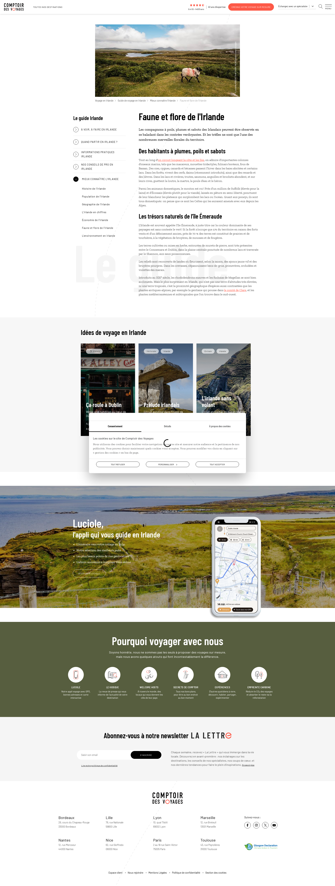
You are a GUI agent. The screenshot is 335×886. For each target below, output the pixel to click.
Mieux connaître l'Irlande (163, 100)
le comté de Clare (235, 290)
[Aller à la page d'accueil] (15, 7)
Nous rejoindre (135, 872)
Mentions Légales (157, 872)
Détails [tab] (167, 426)
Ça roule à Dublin (106, 409)
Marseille (207, 817)
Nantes (64, 840)
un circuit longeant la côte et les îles (181, 160)
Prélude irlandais (165, 409)
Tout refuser (118, 464)
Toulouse (208, 840)
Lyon (157, 817)
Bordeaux (66, 817)
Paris (157, 840)
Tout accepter (217, 464)
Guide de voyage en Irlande (132, 100)
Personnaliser (166, 464)
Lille (109, 817)
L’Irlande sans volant (223, 406)
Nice (109, 840)
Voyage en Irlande (104, 100)
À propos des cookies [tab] (219, 426)
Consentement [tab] (115, 426)
